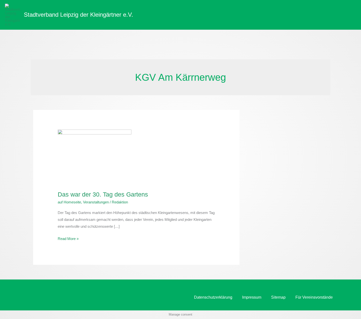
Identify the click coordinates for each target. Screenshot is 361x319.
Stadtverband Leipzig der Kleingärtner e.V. (78, 14)
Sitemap (278, 297)
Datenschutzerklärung (213, 297)
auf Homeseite (69, 202)
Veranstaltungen (96, 202)
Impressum (251, 297)
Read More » (68, 238)
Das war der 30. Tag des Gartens (103, 194)
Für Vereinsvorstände (314, 297)
